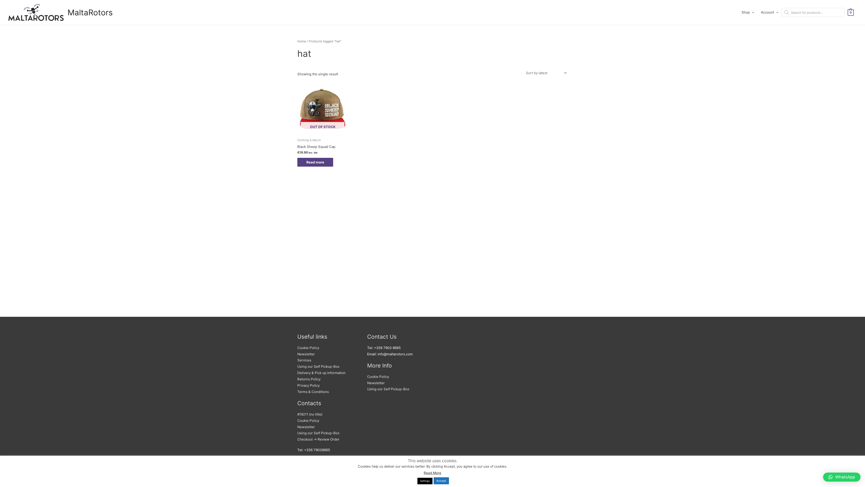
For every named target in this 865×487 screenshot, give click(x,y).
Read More (432, 473)
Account (767, 12)
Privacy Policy (308, 385)
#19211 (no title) (309, 414)
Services (304, 360)
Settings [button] (425, 480)
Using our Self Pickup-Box (318, 366)
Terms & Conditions (313, 392)
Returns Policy (309, 379)
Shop (746, 12)
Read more (315, 162)
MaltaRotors (90, 12)
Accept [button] (441, 480)
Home (301, 41)
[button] (841, 477)
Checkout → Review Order (318, 439)
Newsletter (306, 354)
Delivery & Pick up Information (321, 373)
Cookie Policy (308, 348)
